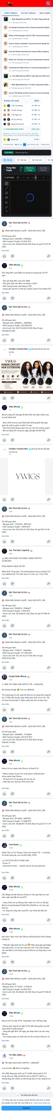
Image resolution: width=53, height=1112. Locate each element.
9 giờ (10, 806)
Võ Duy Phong (16, 119)
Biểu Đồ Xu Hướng (30, 169)
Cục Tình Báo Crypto (18, 550)
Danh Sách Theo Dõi (43, 169)
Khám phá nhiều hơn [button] (42, 1103)
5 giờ (10, 596)
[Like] (26, 257)
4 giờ (10, 511)
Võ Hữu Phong (16, 110)
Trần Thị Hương (17, 106)
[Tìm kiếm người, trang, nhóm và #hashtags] (48, 3)
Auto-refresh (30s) (33, 144)
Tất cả (9, 160)
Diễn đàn (19, 144)
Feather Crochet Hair (18, 349)
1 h (10, 310)
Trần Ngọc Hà (16, 115)
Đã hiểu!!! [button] (26, 1108)
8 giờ (10, 764)
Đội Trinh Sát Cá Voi (18, 223)
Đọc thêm (5, 251)
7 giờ (10, 722)
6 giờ (10, 638)
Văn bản (23, 160)
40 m (10, 268)
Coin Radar (14, 845)
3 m (10, 226)
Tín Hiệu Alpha (15, 1055)
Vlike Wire (13, 265)
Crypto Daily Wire (16, 676)
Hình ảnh (38, 160)
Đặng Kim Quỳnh (17, 124)
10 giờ (11, 848)
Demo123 (14, 139)
